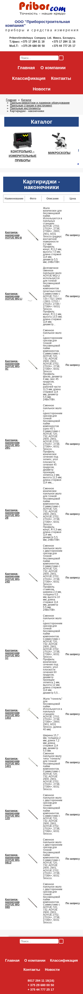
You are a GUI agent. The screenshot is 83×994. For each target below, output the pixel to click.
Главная (26, 67)
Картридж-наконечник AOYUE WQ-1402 (12, 714)
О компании (53, 67)
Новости (41, 89)
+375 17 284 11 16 (63, 41)
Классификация (29, 78)
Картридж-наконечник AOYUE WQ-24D (12, 577)
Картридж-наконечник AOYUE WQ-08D (12, 903)
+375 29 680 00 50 (33, 45)
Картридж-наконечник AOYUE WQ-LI (13, 296)
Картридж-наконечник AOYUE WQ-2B (12, 514)
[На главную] (42, 9)
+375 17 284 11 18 (33, 41)
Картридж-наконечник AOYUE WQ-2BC (12, 444)
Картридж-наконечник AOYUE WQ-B (13, 235)
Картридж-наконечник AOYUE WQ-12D (12, 814)
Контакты (61, 78)
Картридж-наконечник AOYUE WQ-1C (12, 654)
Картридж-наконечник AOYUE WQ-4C (12, 365)
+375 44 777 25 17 (63, 45)
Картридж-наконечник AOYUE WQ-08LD (12, 859)
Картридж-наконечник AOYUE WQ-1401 (12, 762)
